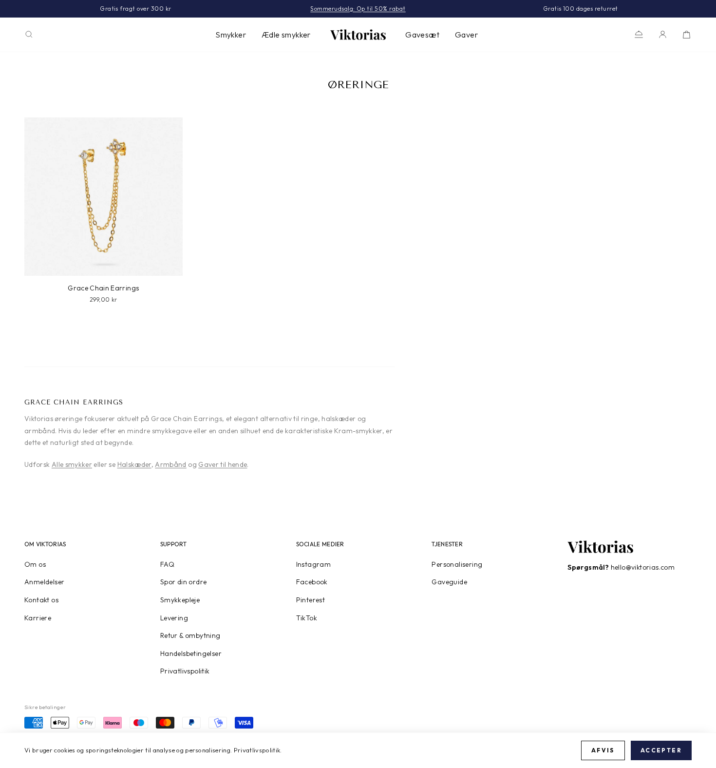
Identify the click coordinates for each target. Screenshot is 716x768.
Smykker (230, 34)
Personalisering (457, 564)
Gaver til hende (222, 464)
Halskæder (134, 464)
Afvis (603, 750)
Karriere (37, 618)
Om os (35, 564)
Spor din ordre (183, 581)
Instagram (313, 564)
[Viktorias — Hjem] (358, 34)
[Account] (663, 34)
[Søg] (29, 34)
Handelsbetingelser (191, 653)
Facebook (312, 581)
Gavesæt (422, 34)
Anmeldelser (44, 581)
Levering (174, 618)
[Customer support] (639, 34)
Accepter (661, 750)
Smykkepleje (180, 599)
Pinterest (310, 599)
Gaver (466, 34)
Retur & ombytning (190, 635)
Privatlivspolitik (185, 671)
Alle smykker (72, 464)
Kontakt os (41, 599)
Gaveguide (449, 581)
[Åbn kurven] (686, 34)
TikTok (306, 618)
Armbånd (170, 464)
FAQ (167, 564)
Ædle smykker (286, 34)
